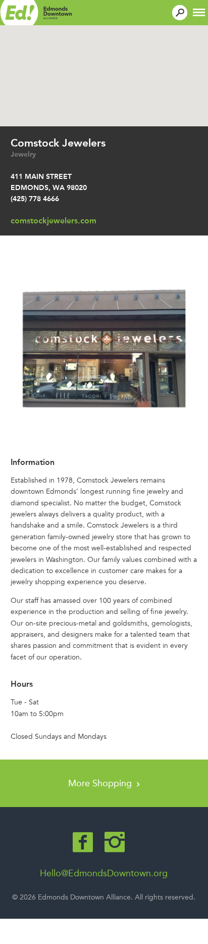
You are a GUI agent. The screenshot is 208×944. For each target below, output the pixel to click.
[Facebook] (83, 842)
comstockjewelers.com (53, 220)
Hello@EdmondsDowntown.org (104, 873)
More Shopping (101, 783)
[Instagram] (114, 842)
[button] (199, 11)
